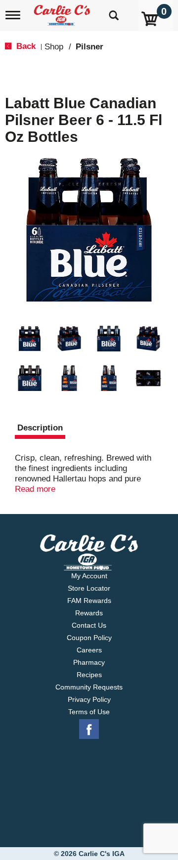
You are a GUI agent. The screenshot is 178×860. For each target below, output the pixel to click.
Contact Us (89, 625)
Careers (89, 650)
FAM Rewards (89, 600)
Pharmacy (89, 662)
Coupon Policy (89, 638)
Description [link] (40, 427)
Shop (53, 46)
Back (25, 46)
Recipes (89, 675)
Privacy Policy (89, 699)
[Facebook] (89, 729)
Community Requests (89, 687)
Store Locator (89, 588)
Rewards (89, 613)
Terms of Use (89, 712)
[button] (29, 338)
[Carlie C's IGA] (63, 12)
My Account (89, 576)
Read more (35, 489)
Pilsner (89, 46)
